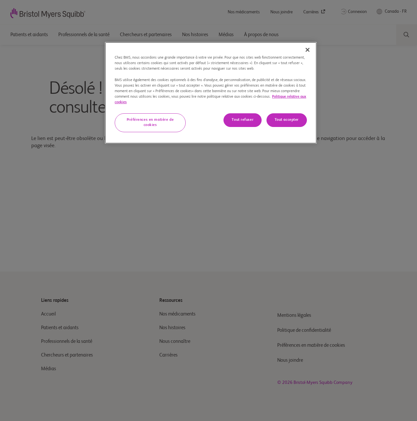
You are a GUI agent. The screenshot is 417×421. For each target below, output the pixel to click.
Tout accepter (287, 120)
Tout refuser (242, 120)
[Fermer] (307, 50)
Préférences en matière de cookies (150, 122)
